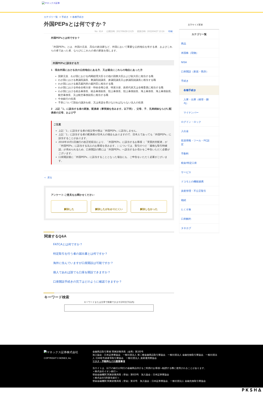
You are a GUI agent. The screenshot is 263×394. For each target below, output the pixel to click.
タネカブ (186, 228)
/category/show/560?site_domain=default (214, 53)
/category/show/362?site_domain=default (214, 153)
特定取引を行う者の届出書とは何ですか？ (80, 253)
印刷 (170, 31)
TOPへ (131, 336)
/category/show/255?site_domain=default (214, 163)
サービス (186, 172)
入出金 (185, 131)
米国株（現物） (190, 52)
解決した (69, 209)
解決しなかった (149, 209)
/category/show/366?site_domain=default (214, 190)
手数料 (185, 153)
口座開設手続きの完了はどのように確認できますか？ (87, 281)
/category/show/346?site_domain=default (214, 62)
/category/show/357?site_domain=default (214, 142)
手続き (65, 17)
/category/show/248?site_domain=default (214, 200)
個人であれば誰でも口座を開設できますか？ (81, 272)
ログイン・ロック (191, 121)
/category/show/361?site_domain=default (214, 121)
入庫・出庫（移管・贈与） (196, 101)
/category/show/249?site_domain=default (214, 131)
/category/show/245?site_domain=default (214, 80)
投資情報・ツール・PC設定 (195, 142)
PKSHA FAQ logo (251, 390)
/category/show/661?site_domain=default (214, 181)
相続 (183, 200)
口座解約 (186, 218)
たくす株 (186, 209)
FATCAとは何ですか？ (67, 244)
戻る (49, 177)
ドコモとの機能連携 (192, 181)
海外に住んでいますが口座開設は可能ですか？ (83, 262)
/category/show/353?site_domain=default (214, 172)
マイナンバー (191, 112)
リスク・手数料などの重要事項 (108, 361)
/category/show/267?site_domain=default (214, 43)
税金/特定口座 (189, 162)
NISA (184, 62)
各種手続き (78, 17)
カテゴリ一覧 (51, 17)
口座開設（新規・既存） (195, 71)
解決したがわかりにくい (109, 209)
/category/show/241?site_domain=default (214, 71)
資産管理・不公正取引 (193, 190)
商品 (183, 43)
